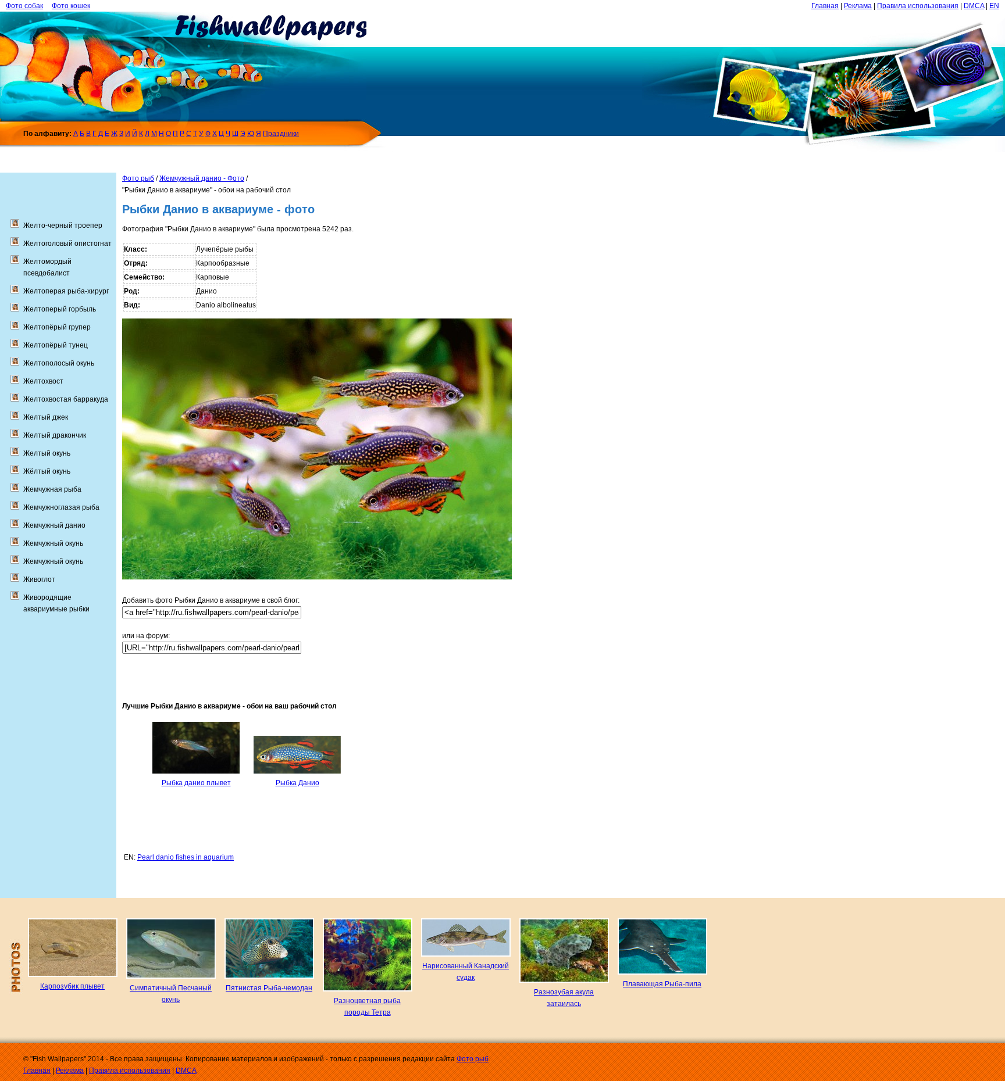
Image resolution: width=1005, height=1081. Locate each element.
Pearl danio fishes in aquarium (185, 857)
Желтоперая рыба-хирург (66, 291)
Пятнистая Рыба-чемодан (269, 988)
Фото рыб (138, 178)
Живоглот (39, 579)
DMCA (974, 6)
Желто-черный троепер (62, 225)
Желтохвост (43, 381)
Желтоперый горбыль (59, 309)
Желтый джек (45, 417)
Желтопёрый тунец (55, 345)
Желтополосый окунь (58, 363)
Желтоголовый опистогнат (67, 243)
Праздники (281, 134)
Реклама (858, 6)
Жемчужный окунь (53, 543)
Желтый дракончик (54, 435)
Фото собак (24, 6)
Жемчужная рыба (52, 489)
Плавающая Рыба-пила (662, 984)
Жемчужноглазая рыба (61, 507)
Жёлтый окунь (46, 471)
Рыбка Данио (297, 783)
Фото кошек (71, 6)
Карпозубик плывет (72, 986)
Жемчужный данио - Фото (201, 178)
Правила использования (917, 6)
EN (994, 6)
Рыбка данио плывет (196, 783)
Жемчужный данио (54, 525)
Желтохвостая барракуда (65, 399)
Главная (825, 6)
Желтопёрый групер (57, 327)
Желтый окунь (46, 453)
